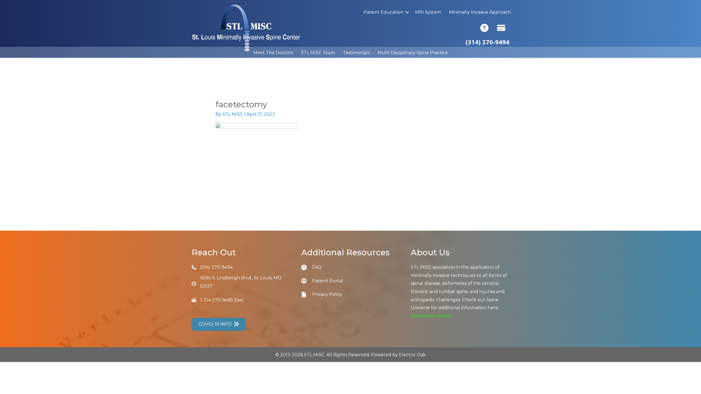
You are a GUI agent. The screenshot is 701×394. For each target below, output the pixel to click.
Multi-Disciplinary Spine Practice (413, 52)
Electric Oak (412, 354)
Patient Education (383, 12)
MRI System (428, 12)
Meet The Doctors (273, 52)
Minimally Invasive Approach (480, 12)
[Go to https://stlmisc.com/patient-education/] (306, 267)
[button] (407, 12)
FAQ (316, 267)
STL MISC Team (318, 52)
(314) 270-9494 (216, 267)
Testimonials (356, 52)
